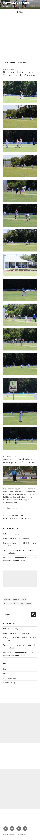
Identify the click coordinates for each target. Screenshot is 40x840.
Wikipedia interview (22, 604)
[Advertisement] (20, 36)
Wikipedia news (19, 599)
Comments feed (9, 678)
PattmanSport (16, 3)
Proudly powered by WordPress (14, 835)
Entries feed (8, 674)
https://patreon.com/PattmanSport (17, 518)
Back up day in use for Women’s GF (16, 538)
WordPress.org (9, 683)
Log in (5, 669)
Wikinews (8, 604)
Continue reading (10, 508)
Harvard (7, 599)
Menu (21, 12)
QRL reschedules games (12, 534)
